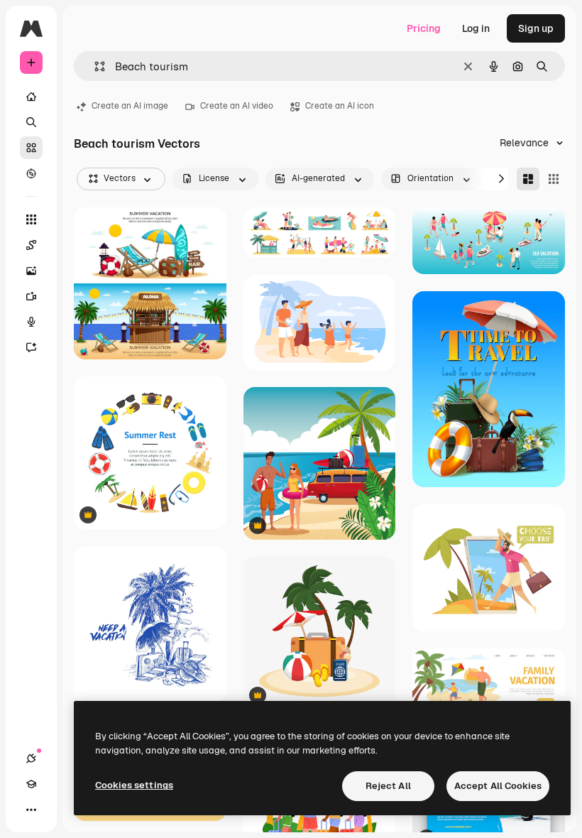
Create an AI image (130, 105)
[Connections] (31, 758)
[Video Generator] (31, 296)
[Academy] (31, 784)
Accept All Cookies (498, 786)
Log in (476, 28)
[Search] (31, 122)
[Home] (31, 96)
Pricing (424, 28)
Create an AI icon (339, 105)
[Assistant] (31, 347)
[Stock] (31, 147)
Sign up (536, 28)
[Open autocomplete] (94, 66)
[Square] (553, 179)
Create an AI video (236, 105)
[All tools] (31, 219)
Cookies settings (134, 785)
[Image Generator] (31, 270)
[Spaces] (31, 245)
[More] (31, 809)
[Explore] (31, 173)
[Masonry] (528, 179)
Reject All (388, 786)
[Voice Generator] (31, 321)
